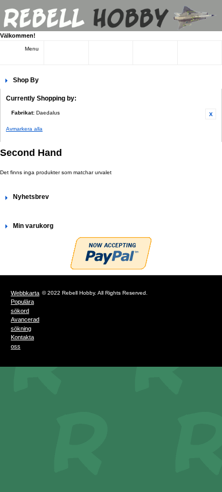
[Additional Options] (111, 253)
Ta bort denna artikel (210, 114)
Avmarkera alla (24, 129)
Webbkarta (25, 293)
